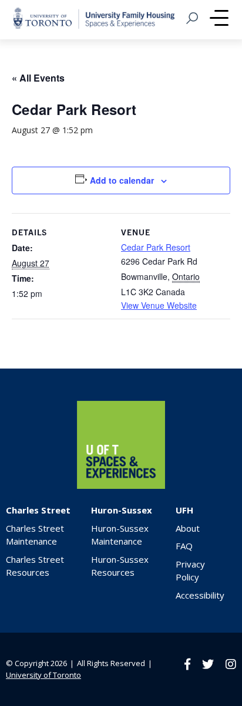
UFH (184, 510)
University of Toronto (43, 675)
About (188, 528)
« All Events (38, 78)
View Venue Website (159, 305)
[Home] (121, 485)
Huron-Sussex (121, 510)
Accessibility (200, 595)
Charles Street (38, 510)
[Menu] (219, 19)
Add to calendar (122, 180)
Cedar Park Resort (155, 247)
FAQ (184, 546)
